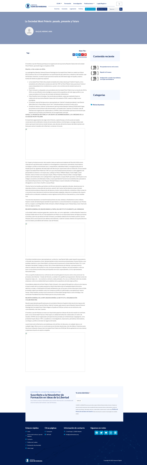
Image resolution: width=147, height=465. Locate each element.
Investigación (77, 3)
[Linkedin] (115, 433)
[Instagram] (111, 433)
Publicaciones (88, 3)
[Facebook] (97, 433)
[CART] (119, 4)
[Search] (120, 9)
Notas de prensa (98, 105)
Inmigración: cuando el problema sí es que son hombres (110, 78)
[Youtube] (106, 433)
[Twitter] (101, 433)
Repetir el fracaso (105, 72)
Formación (67, 3)
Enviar (79, 400)
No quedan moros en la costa (109, 66)
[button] (74, 54)
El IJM (58, 3)
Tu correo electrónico (82, 393)
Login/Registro (101, 3)
